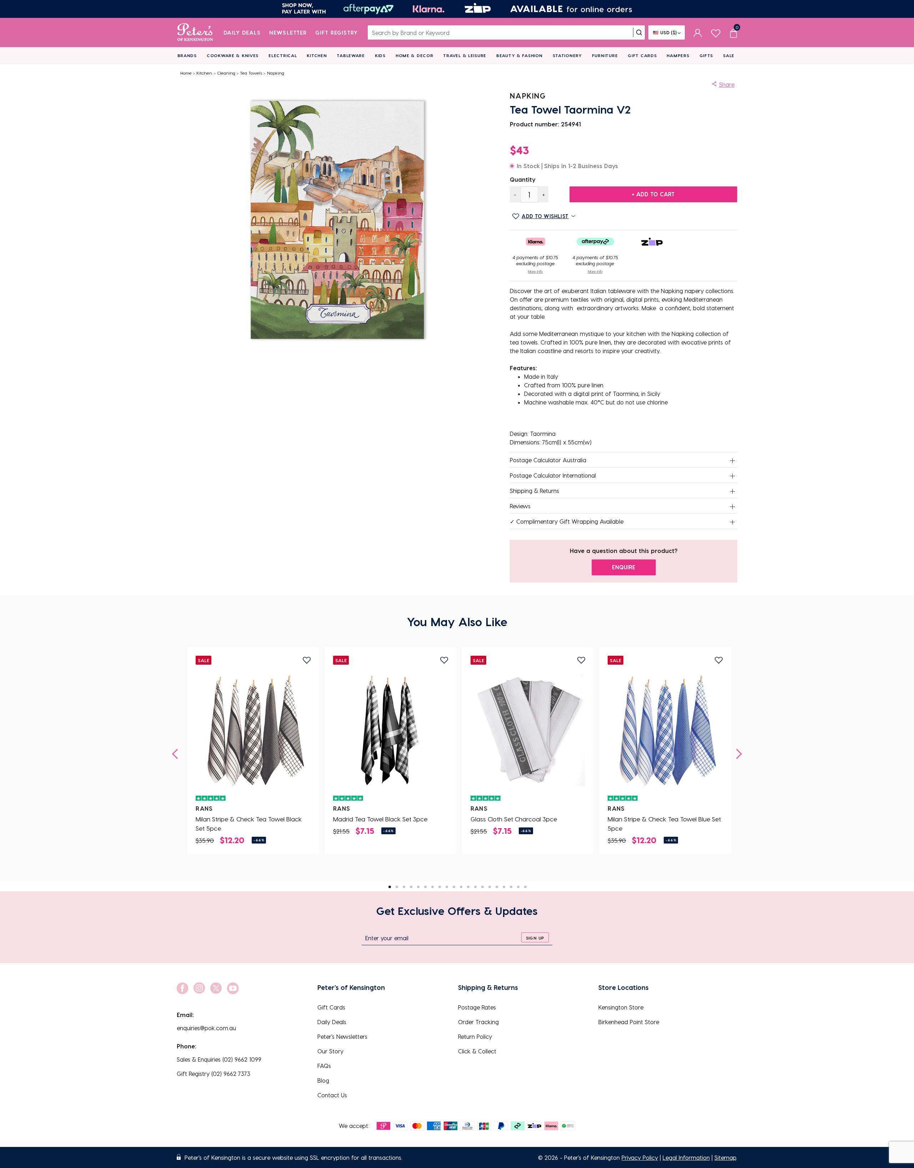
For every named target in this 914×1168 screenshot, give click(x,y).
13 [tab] (475, 887)
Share (726, 84)
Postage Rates (477, 1007)
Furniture (605, 55)
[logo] (195, 32)
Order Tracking (478, 1021)
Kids (380, 55)
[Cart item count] (733, 32)
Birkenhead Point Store (628, 1021)
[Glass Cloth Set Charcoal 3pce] (528, 731)
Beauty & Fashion (519, 55)
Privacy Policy (640, 1157)
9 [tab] (447, 887)
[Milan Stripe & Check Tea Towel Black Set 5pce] (253, 731)
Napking (275, 72)
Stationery (567, 55)
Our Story (330, 1051)
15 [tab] (489, 887)
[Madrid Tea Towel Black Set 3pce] (390, 731)
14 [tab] (482, 887)
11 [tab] (461, 887)
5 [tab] (418, 887)
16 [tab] (497, 887)
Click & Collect (477, 1051)
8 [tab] (439, 887)
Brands (187, 55)
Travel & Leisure (464, 55)
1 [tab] (389, 887)
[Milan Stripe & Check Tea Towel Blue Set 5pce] (665, 731)
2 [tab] (397, 887)
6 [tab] (425, 887)
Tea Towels (251, 72)
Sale (728, 55)
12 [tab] (468, 887)
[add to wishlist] (307, 660)
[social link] (182, 988)
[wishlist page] (715, 32)
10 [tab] (454, 887)
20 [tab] (525, 887)
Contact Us (332, 1095)
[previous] (177, 753)
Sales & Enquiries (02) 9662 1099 (219, 1059)
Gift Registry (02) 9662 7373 (213, 1073)
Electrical (282, 55)
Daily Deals (242, 32)
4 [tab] (411, 887)
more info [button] (535, 271)
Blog (323, 1080)
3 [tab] (404, 887)
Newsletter (288, 32)
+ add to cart (653, 194)
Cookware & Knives (232, 55)
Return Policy (475, 1036)
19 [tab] (518, 887)
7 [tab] (432, 887)
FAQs (324, 1065)
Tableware (351, 55)
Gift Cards (642, 55)
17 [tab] (504, 887)
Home (186, 72)
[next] (736, 753)
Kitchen (317, 55)
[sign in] (698, 32)
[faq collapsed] (732, 460)
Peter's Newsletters (342, 1036)
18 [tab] (511, 887)
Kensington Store (620, 1007)
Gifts (706, 55)
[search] (639, 32)
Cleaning (226, 72)
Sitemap (725, 1157)
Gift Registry (336, 32)
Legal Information (686, 1157)
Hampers (678, 55)
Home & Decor (414, 55)
